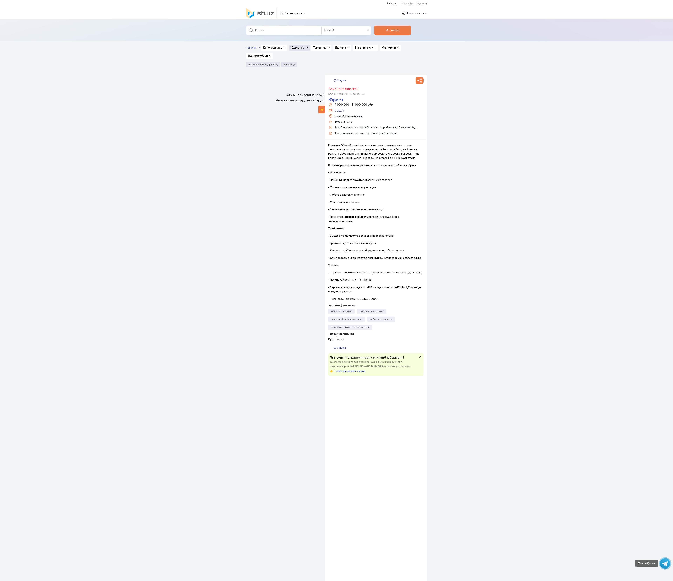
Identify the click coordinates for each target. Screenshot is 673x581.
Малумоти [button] (389, 47)
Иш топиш (392, 30)
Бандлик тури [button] (364, 47)
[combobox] (284, 30)
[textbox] (284, 30)
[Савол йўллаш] (665, 563)
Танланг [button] (251, 47)
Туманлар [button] (320, 47)
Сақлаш (341, 80)
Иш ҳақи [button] (341, 47)
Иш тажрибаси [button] (258, 55)
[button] (420, 80)
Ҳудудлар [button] (298, 47)
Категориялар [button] (273, 47)
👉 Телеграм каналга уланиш (347, 371)
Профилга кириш (416, 13)
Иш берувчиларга (291, 13)
